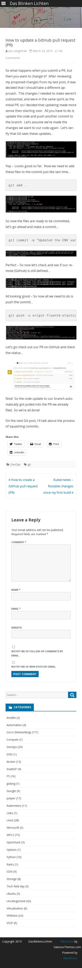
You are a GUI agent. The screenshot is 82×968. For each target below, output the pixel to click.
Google (11, 791)
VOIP (10, 923)
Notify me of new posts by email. (33, 666)
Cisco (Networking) (19, 732)
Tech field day (15, 886)
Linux (10, 820)
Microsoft (13, 827)
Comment (18, 542)
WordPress (70, 958)
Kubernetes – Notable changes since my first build (58, 486)
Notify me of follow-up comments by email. (37, 653)
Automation (14, 725)
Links (10, 813)
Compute (13, 739)
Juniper (11, 798)
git (29, 464)
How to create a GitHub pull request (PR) (23, 486)
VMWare (12, 915)
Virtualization (15, 908)
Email (16, 608)
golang (11, 783)
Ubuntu (11, 894)
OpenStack (13, 842)
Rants (10, 864)
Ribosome (67, 941)
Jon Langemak (17, 51)
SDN (10, 871)
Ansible (11, 718)
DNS (10, 754)
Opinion (12, 850)
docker (11, 762)
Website (16, 627)
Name (15, 590)
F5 (8, 776)
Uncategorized (16, 901)
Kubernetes (14, 806)
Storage (12, 879)
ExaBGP (12, 769)
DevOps (15, 464)
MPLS (10, 835)
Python (11, 857)
